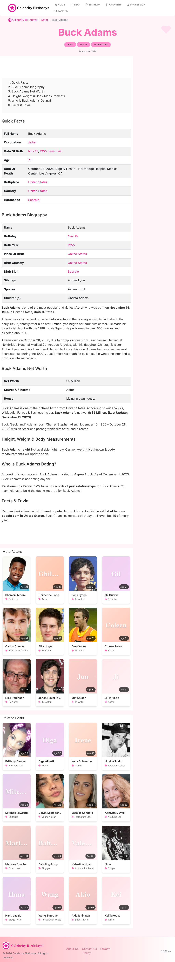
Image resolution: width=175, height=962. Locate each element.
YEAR (77, 4)
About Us (72, 949)
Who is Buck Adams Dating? (31, 100)
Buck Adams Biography (28, 87)
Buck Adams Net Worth (28, 91)
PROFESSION (137, 4)
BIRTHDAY (95, 4)
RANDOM (63, 11)
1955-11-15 (55, 151)
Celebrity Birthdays (33, 8)
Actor (44, 19)
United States (37, 182)
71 (29, 160)
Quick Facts (20, 82)
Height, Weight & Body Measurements (38, 96)
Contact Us (89, 949)
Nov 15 (33, 151)
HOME (61, 4)
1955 (43, 151)
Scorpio (33, 200)
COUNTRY (115, 4)
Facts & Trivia (21, 105)
